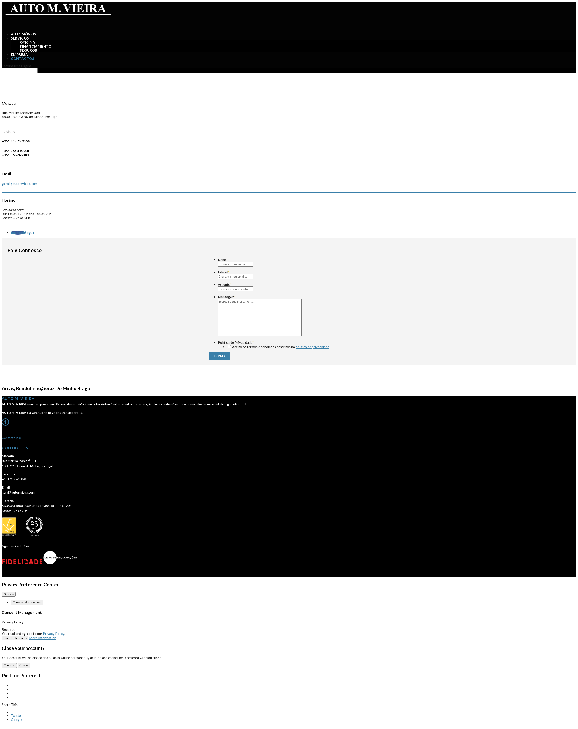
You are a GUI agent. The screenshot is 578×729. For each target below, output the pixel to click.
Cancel (23, 665)
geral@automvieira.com (19, 184)
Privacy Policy (53, 633)
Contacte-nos (12, 438)
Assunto (225, 284)
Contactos (22, 58)
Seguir (30, 233)
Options (9, 594)
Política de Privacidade (236, 342)
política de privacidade (312, 347)
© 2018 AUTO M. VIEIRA (18, 722)
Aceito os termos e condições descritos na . (281, 347)
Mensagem (227, 297)
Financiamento (35, 46)
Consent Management (27, 602)
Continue (9, 665)
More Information (42, 638)
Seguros (28, 50)
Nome (223, 260)
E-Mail (224, 272)
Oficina (27, 42)
